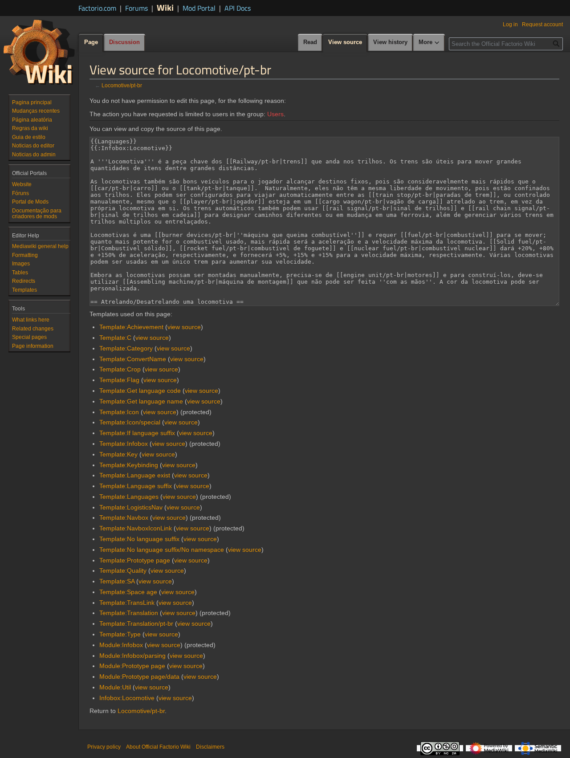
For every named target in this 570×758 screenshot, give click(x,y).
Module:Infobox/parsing (132, 655)
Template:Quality (123, 570)
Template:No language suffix (139, 538)
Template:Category (126, 348)
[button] (429, 43)
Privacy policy (104, 747)
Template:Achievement (131, 326)
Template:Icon (119, 412)
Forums (136, 8)
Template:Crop (120, 369)
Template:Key (118, 454)
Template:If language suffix (137, 432)
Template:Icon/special (129, 422)
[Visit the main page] (39, 51)
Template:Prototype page (134, 560)
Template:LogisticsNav (131, 507)
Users (275, 114)
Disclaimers (210, 747)
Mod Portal (199, 8)
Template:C (115, 337)
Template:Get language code (140, 390)
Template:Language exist (134, 475)
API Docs (237, 8)
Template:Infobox (123, 443)
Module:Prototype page (132, 665)
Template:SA (116, 581)
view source (184, 326)
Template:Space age (128, 591)
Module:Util (115, 687)
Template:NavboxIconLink (135, 528)
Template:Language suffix (135, 485)
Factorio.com (97, 8)
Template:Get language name (141, 401)
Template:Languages (129, 496)
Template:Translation (128, 612)
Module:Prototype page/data (139, 676)
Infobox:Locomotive (127, 697)
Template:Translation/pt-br (136, 623)
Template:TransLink (127, 602)
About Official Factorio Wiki (158, 747)
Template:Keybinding (128, 465)
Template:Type (120, 634)
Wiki (165, 7)
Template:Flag (119, 379)
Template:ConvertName (132, 359)
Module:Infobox (121, 644)
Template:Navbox (123, 517)
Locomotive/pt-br (122, 85)
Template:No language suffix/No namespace (161, 549)
